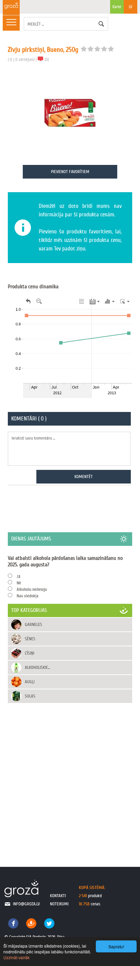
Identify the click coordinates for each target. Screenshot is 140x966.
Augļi (30, 681)
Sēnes (30, 638)
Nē (19, 582)
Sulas (30, 696)
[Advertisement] (70, 778)
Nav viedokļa (27, 595)
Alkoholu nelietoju (32, 589)
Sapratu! (116, 946)
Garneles (33, 624)
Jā (18, 576)
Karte (116, 6)
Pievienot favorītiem (70, 171)
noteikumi (59, 903)
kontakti (58, 895)
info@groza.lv (26, 903)
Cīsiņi (29, 653)
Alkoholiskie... (37, 667)
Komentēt (83, 476)
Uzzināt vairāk (16, 957)
